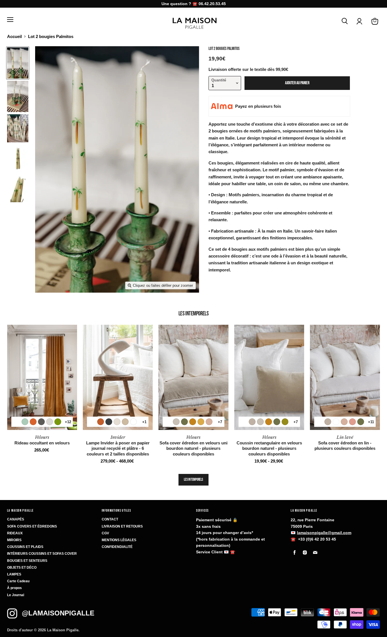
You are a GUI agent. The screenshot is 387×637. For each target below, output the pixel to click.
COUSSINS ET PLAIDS (25, 547)
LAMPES (14, 574)
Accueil (14, 36)
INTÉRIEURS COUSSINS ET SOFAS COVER (42, 554)
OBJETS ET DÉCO (22, 567)
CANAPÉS (15, 519)
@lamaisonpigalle (58, 613)
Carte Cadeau (18, 581)
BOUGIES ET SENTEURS (27, 561)
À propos (14, 588)
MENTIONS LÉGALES (119, 540)
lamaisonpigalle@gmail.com (324, 532)
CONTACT (110, 519)
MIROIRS (14, 540)
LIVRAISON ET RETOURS (122, 526)
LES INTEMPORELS (193, 479)
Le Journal (15, 595)
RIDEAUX (15, 533)
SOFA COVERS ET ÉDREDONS (32, 526)
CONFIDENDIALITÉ (117, 547)
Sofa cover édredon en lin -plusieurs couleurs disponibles (344, 443)
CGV (105, 533)
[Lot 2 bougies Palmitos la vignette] (18, 63)
